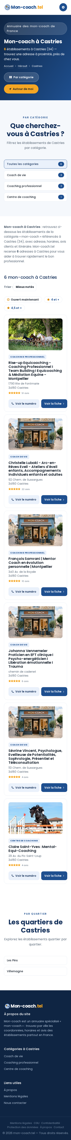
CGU (36, 1123)
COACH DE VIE (18, 456)
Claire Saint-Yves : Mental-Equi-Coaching (32, 848)
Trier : (8, 287)
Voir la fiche (53, 404)
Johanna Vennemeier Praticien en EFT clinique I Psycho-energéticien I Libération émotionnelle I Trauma (30, 658)
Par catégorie (23, 77)
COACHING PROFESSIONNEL (27, 356)
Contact (59, 1127)
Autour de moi (23, 89)
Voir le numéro (25, 404)
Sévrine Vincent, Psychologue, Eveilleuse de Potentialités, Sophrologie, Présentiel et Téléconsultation (35, 756)
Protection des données (22, 1127)
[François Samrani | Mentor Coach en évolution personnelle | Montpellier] (35, 530)
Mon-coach (27, 7)
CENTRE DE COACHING (24, 840)
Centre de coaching (18, 1069)
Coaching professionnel (21, 1063)
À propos (10, 1090)
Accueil (8, 66)
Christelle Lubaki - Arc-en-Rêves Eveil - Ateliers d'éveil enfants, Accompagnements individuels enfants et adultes (35, 468)
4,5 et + (16, 308)
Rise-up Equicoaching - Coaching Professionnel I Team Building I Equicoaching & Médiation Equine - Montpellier (35, 370)
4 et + (55, 300)
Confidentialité (50, 1123)
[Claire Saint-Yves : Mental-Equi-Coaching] (35, 818)
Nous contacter (15, 1103)
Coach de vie (13, 1056)
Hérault (22, 66)
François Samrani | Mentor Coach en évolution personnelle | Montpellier (32, 562)
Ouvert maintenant (25, 300)
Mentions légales (16, 1096)
